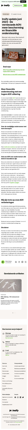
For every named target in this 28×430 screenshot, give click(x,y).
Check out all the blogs (7, 381)
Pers (3, 378)
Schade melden (5, 373)
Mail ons (7, 355)
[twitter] (25, 262)
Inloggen (4, 376)
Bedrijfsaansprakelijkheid (19, 368)
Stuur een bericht (9, 337)
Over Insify (4, 366)
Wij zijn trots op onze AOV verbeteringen (14, 74)
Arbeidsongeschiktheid (19, 366)
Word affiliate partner (6, 383)
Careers (4, 368)
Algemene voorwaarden (7, 397)
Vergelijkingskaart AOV (7, 404)
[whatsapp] (22, 262)
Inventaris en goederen (19, 373)
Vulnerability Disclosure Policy (7, 389)
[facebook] (19, 262)
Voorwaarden (5, 402)
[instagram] (18, 397)
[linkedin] (16, 262)
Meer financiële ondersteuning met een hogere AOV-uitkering (14, 70)
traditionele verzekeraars (10, 146)
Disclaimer (4, 399)
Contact (4, 385)
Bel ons (7, 346)
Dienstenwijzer (5, 371)
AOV (14, 98)
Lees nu (23, 1)
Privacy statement (18, 422)
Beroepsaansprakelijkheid (20, 371)
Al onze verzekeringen (19, 378)
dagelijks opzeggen (14, 182)
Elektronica (16, 376)
